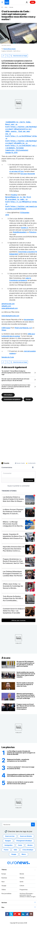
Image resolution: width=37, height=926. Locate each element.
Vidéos (4, 889)
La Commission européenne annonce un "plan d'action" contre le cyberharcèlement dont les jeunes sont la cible (16, 386)
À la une (6, 658)
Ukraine (29, 845)
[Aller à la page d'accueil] (7, 2)
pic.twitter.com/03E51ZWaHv (15, 209)
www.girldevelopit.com (10, 308)
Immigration (9, 845)
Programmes (24, 889)
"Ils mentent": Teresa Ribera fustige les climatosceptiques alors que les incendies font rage (16, 372)
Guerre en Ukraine (26, 836)
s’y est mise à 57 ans (16, 171)
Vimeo (4, 330)
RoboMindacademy (20, 232)
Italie (15, 849)
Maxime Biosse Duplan (10, 49)
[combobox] (18, 824)
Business (4, 878)
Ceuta (20, 845)
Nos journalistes (6, 893)
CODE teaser (6, 328)
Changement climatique (24, 840)
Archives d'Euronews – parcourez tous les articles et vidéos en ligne (27, 895)
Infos (6, 7)
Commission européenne (12, 399)
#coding (14, 195)
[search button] (33, 824)
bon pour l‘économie (27, 174)
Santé (21, 881)
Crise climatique (27, 849)
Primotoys (32, 232)
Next (3, 881)
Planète (22, 878)
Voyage (13, 854)
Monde (11, 7)
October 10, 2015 (11, 152)
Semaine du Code (8, 357)
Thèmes (4, 869)
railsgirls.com (6, 306)
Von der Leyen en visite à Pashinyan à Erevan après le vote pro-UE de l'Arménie (15, 379)
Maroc (24, 854)
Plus (3, 907)
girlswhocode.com (8, 304)
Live (32, 2)
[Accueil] (2, 7)
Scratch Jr (24, 228)
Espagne (8, 840)
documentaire (29, 319)
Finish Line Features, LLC (23, 328)
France (6, 849)
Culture (22, 885)
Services (4, 902)
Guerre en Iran (10, 836)
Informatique (8, 395)
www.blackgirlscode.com (10, 316)
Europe (28, 399)
